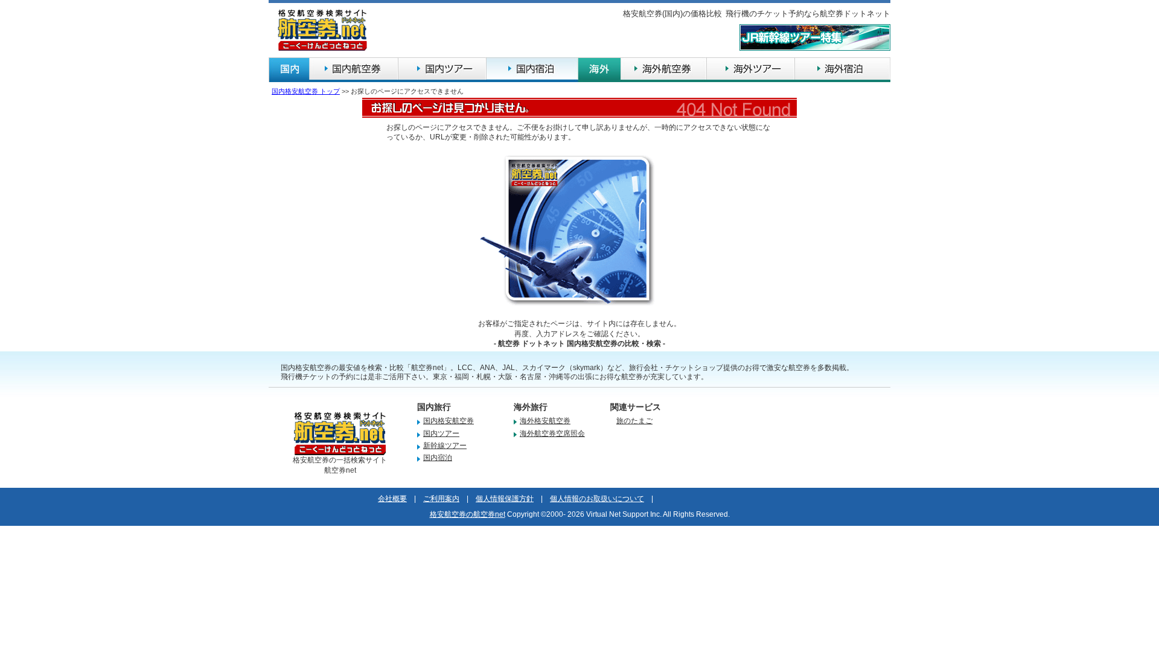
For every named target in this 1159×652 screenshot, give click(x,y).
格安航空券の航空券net (467, 514)
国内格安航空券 (448, 421)
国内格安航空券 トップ (306, 91)
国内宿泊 (437, 457)
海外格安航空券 (545, 421)
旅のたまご (634, 421)
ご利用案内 (441, 498)
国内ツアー (441, 433)
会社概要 (392, 498)
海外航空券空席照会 (552, 433)
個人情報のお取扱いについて (597, 498)
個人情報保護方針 (505, 498)
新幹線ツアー (445, 445)
